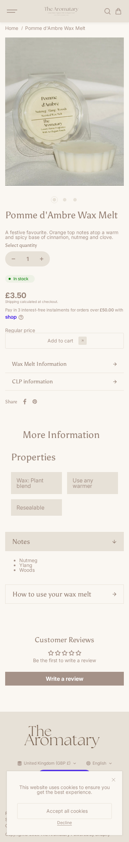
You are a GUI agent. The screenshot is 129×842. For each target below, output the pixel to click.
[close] (113, 780)
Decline (64, 822)
